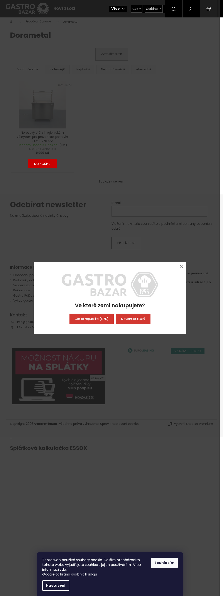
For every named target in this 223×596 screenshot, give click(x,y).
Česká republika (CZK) (91, 319)
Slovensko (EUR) (133, 319)
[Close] (181, 266)
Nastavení (56, 585)
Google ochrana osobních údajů (69, 574)
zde (63, 569)
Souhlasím (164, 562)
